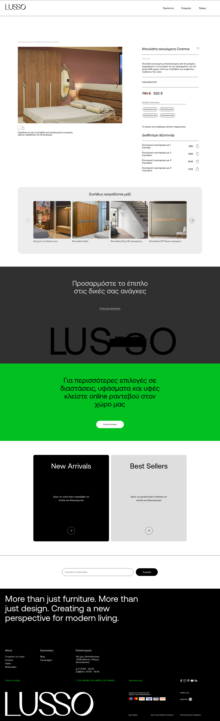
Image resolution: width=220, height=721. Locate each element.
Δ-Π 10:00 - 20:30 (85, 668)
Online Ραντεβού (110, 424)
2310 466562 (96, 680)
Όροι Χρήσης (133, 715)
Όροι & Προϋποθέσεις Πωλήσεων (162, 715)
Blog (42, 656)
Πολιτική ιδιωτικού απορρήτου (190, 715)
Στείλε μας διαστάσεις (110, 308)
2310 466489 (83, 680)
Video (8, 663)
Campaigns (46, 660)
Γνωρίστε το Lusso (14, 656)
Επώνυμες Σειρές (25, 42)
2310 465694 (108, 680)
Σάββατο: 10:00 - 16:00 (87, 671)
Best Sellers (148, 498)
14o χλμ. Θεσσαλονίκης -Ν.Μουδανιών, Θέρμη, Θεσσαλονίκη (88, 659)
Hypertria (184, 699)
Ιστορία (9, 660)
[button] (116, 85)
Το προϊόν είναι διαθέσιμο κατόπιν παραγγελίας (164, 127)
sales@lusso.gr (135, 680)
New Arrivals (71, 498)
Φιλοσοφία (10, 667)
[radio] (150, 109)
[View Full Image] (118, 118)
